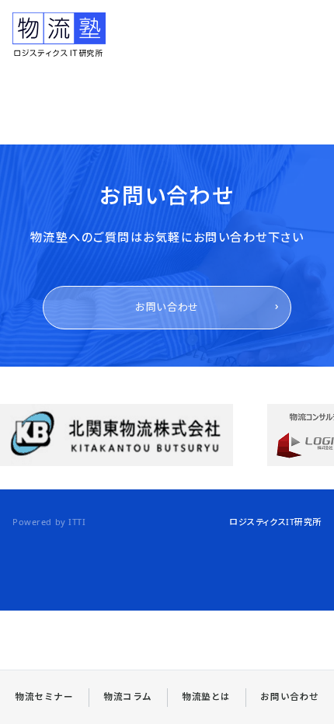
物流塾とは (206, 696)
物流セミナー (44, 696)
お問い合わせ (167, 307)
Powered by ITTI (48, 521)
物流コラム (127, 696)
